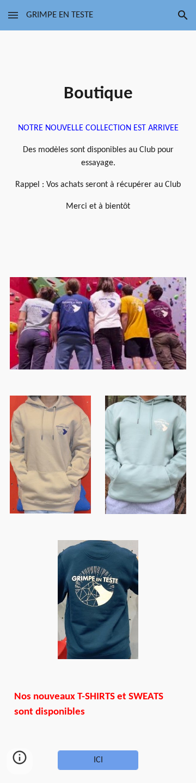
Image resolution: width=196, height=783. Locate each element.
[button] (13, 15)
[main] (98, 94)
